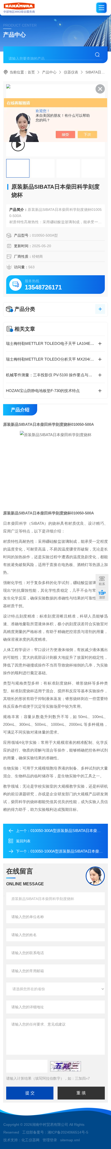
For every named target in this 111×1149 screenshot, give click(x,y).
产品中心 (49, 72)
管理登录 (50, 1140)
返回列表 (23, 841)
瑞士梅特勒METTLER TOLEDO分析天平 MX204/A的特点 (55, 359)
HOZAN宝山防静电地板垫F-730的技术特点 (43, 390)
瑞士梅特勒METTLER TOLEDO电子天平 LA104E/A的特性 (55, 343)
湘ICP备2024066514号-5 (67, 1132)
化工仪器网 (30, 1140)
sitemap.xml (70, 1140)
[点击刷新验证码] (65, 1066)
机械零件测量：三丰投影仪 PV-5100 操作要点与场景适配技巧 (55, 375)
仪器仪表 (71, 72)
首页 (31, 72)
